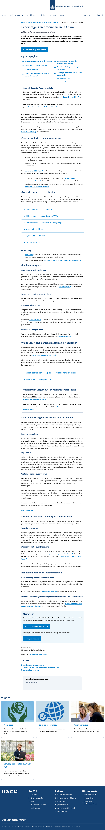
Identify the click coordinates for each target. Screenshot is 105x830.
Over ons (52, 15)
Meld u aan (8, 725)
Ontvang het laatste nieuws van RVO (17, 765)
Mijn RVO (87, 15)
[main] (52, 402)
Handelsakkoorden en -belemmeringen (65, 79)
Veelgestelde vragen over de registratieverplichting (67, 62)
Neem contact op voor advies (34, 50)
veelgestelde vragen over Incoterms (58, 554)
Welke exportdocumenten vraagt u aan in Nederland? (37, 74)
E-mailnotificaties (90, 795)
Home (4, 15)
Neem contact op (27, 510)
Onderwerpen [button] (15, 15)
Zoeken (97, 15)
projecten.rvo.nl (62, 805)
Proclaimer (49, 827)
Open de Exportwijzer (48, 725)
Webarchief (76, 827)
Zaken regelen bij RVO (38, 805)
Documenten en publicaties (66, 798)
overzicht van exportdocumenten (43, 355)
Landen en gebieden (34, 22)
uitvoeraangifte (64, 287)
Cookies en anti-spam (16, 827)
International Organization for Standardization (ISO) (61, 260)
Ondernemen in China (51, 22)
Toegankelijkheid (38, 827)
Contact (62, 15)
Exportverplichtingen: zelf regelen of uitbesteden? (69, 68)
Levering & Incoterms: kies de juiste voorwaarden (69, 74)
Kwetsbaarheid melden (63, 827)
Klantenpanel (62, 811)
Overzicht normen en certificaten (36, 65)
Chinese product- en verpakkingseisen (38, 61)
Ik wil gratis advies (32, 639)
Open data (61, 801)
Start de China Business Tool (35, 626)
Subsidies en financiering (36, 15)
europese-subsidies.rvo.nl (66, 808)
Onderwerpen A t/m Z (64, 795)
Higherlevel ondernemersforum (90, 802)
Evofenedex (29, 255)
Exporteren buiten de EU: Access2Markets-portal (45, 107)
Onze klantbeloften (37, 798)
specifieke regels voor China (67, 97)
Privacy (27, 827)
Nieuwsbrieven (89, 798)
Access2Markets (35, 320)
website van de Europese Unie (33, 399)
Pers (32, 801)
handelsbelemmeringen (49, 592)
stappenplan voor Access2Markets (37, 187)
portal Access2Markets (33, 171)
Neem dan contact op (28, 132)
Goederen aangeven (32, 69)
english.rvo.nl (35, 808)
